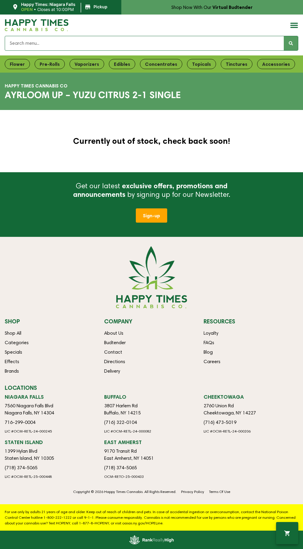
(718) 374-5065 (21, 467)
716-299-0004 (20, 422)
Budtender (115, 342)
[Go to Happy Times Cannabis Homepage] (36, 25)
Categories (17, 342)
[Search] (291, 43)
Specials (13, 352)
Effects (12, 361)
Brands (12, 371)
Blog (208, 352)
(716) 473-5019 (220, 422)
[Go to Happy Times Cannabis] (151, 277)
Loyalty (211, 333)
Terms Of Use (219, 491)
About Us (113, 333)
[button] (60, 7)
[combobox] (144, 43)
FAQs (209, 342)
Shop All (13, 333)
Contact (113, 352)
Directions (114, 361)
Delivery (112, 371)
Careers (212, 361)
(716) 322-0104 (120, 422)
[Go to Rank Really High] (151, 539)
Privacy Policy (192, 491)
